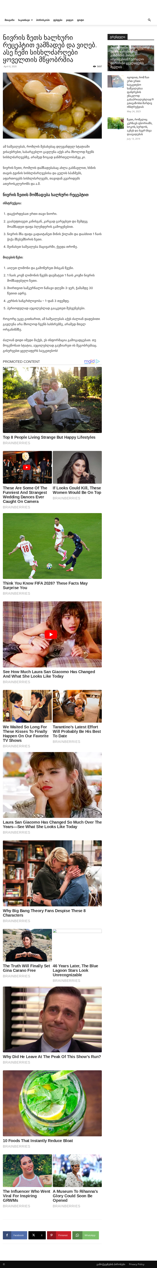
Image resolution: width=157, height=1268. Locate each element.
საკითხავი (24, 19)
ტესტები (57, 19)
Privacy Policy (136, 1264)
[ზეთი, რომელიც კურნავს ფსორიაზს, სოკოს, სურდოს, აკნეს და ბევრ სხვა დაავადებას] (116, 123)
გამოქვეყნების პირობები (110, 1264)
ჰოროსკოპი (43, 19)
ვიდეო (69, 19)
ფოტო (80, 19)
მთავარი (10, 19)
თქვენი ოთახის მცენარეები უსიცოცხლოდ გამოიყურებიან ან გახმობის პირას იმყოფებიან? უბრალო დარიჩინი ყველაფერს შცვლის (129, 55)
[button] (149, 20)
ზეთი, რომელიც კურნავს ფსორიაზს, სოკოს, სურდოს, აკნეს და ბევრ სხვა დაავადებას (139, 127)
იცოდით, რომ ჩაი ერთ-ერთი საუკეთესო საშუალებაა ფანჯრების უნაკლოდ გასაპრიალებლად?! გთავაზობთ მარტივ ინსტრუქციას (140, 92)
